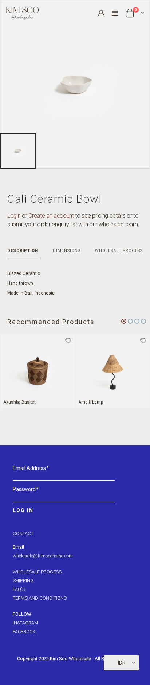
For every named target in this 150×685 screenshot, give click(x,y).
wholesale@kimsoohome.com (43, 555)
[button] (124, 321)
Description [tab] (22, 250)
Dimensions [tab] (66, 250)
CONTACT (23, 533)
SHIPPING (23, 580)
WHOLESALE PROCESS (37, 572)
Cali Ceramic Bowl (54, 198)
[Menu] (115, 13)
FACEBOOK (24, 631)
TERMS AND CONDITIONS (40, 598)
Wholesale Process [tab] (119, 250)
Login (13, 215)
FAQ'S (19, 589)
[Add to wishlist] (68, 340)
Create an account (51, 215)
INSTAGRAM (25, 623)
